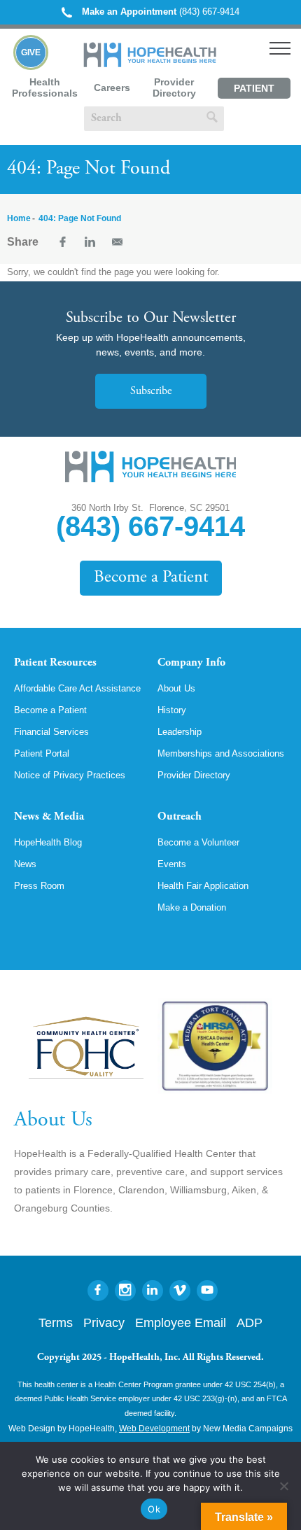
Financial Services (51, 731)
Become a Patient (151, 578)
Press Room (39, 885)
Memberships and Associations (221, 753)
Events (172, 864)
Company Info (191, 662)
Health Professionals (45, 87)
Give (31, 52)
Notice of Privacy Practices (69, 775)
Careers (112, 87)
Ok (154, 1509)
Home (19, 218)
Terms (55, 1323)
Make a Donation (192, 907)
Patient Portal (254, 91)
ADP (249, 1323)
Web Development (154, 1428)
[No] (283, 1486)
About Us (176, 688)
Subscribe (151, 391)
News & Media (49, 816)
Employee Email (180, 1323)
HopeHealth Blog (48, 842)
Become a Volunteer (198, 842)
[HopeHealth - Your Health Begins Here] (151, 64)
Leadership (180, 731)
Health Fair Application (203, 885)
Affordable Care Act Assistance (77, 688)
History (172, 710)
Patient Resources (55, 662)
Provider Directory (174, 87)
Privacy (104, 1323)
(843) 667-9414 (160, 11)
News (25, 864)
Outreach (180, 816)
